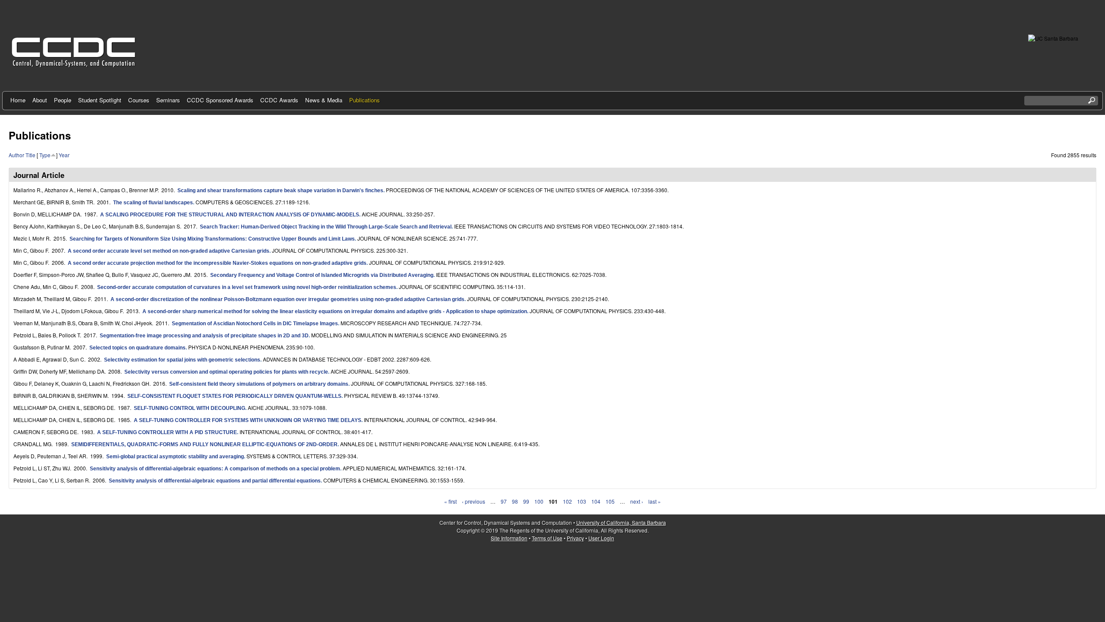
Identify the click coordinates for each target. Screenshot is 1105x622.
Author (16, 155)
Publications (364, 100)
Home (17, 100)
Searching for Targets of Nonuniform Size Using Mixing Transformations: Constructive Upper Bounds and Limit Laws (212, 239)
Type (45, 155)
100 (538, 501)
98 (515, 501)
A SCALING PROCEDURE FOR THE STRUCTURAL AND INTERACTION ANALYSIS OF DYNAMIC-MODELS (229, 215)
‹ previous (473, 501)
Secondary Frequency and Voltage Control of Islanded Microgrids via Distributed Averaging (321, 275)
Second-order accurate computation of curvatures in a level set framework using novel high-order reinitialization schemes (246, 287)
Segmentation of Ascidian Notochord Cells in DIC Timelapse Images (255, 324)
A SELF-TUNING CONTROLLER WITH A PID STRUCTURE (167, 432)
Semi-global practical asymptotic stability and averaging (175, 457)
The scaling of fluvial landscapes (153, 203)
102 (567, 501)
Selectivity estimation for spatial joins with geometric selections (182, 360)
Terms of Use (547, 538)
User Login (601, 538)
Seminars (168, 100)
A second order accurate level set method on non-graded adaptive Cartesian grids (168, 251)
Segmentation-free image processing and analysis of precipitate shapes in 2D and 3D (204, 336)
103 (581, 501)
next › (636, 501)
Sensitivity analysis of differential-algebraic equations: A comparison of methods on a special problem (215, 469)
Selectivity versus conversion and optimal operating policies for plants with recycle (226, 372)
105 (610, 501)
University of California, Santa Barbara (621, 522)
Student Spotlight (99, 100)
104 (595, 501)
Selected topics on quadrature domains (137, 348)
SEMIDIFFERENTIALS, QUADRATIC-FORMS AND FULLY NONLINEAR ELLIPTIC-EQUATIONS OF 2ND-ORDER (204, 444)
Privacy (575, 538)
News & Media (323, 100)
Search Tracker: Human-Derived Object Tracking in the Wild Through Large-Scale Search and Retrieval (325, 227)
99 (526, 501)
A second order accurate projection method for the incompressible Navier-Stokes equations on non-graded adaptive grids (217, 263)
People (62, 100)
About (39, 100)
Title (30, 155)
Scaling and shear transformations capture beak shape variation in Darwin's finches (280, 190)
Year (64, 155)
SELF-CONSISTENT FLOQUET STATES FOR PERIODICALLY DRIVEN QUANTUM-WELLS (234, 396)
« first (450, 501)
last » (654, 501)
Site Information (509, 538)
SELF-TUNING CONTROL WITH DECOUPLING (189, 408)
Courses (138, 100)
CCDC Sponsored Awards (220, 100)
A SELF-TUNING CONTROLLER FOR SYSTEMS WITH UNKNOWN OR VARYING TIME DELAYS (247, 420)
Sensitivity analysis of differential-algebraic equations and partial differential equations (215, 481)
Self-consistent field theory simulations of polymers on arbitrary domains (258, 384)
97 (504, 501)
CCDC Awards (279, 100)
